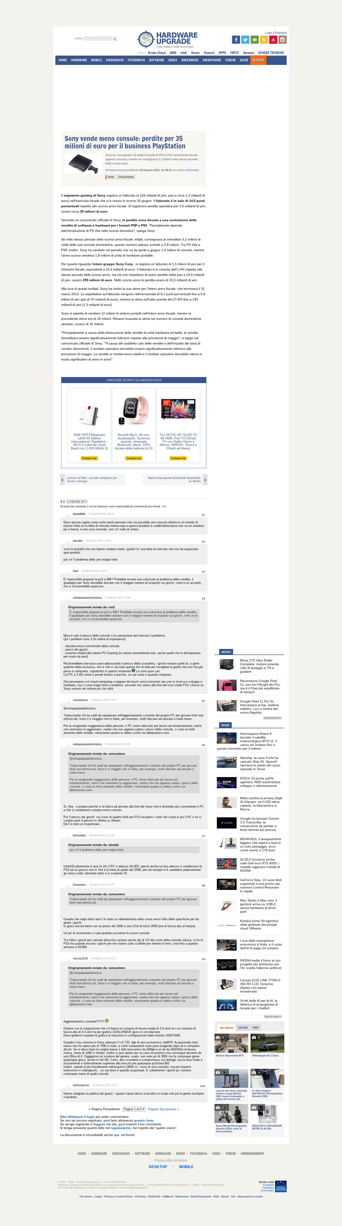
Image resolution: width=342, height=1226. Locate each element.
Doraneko (79, 835)
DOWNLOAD (163, 1153)
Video (256, 1027)
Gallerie (243, 1027)
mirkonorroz (81, 1085)
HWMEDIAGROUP (252, 1153)
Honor (195, 52)
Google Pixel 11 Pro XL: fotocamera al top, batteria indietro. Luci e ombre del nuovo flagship (259, 706)
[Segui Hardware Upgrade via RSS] (264, 40)
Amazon (248, 52)
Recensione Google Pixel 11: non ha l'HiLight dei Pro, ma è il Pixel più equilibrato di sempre (260, 686)
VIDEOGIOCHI (115, 60)
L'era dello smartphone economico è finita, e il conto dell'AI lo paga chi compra (261, 944)
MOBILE (96, 60)
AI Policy (140, 1196)
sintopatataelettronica (87, 597)
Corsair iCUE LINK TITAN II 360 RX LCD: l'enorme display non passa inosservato (260, 985)
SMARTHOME (212, 60)
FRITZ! (234, 52)
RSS (216, 1196)
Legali (98, 1196)
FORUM (230, 60)
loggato (99, 1124)
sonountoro (80, 700)
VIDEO (216, 1153)
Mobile (186, 1167)
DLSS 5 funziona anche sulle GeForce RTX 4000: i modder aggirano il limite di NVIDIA (260, 865)
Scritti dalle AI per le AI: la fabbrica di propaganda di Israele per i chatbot (259, 1004)
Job (233, 1196)
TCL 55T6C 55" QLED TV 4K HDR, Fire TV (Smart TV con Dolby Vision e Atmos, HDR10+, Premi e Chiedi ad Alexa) (178, 441)
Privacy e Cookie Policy (118, 1196)
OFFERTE (258, 60)
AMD (173, 52)
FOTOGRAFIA (136, 60)
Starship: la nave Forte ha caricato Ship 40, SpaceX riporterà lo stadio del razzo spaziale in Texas (260, 763)
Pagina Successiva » (163, 1109)
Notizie (225, 725)
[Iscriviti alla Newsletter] (255, 40)
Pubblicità (154, 1196)
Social (224, 1196)
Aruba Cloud (157, 52)
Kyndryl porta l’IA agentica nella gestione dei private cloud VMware (259, 924)
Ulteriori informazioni (212, 1184)
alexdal (77, 540)
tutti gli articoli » (272, 718)
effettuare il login (81, 1117)
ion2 (75, 571)
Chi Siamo (86, 1196)
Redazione (181, 1196)
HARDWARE (79, 60)
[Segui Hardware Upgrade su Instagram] (282, 40)
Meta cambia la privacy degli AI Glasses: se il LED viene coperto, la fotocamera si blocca (261, 803)
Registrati (281, 32)
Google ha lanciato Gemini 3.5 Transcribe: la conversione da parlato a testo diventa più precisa (259, 824)
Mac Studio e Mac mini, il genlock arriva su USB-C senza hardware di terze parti (258, 906)
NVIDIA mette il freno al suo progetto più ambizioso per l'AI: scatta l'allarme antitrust (260, 964)
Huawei (209, 52)
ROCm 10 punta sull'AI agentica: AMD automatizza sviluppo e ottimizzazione (260, 782)
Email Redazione (201, 1196)
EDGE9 (172, 60)
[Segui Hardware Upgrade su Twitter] (245, 40)
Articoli (226, 652)
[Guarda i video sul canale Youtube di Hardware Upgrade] (273, 40)
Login (268, 32)
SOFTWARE (156, 60)
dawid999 (79, 514)
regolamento (121, 1128)
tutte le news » (273, 1016)
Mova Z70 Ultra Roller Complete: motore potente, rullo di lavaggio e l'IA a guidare (260, 665)
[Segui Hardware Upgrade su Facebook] (236, 40)
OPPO (222, 52)
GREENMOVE (190, 60)
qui (116, 1135)
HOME (63, 60)
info (164, 506)
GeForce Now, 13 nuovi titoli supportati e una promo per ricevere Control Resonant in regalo (261, 885)
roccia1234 (80, 958)
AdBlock (168, 1196)
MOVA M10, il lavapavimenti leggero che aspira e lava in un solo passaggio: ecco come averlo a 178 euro (260, 844)
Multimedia (226, 1028)
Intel (184, 52)
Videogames (191, 170)
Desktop (158, 1167)
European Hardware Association (267, 1187)
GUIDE (244, 60)
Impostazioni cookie (250, 1196)
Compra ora (89, 458)
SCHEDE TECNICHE (271, 52)
